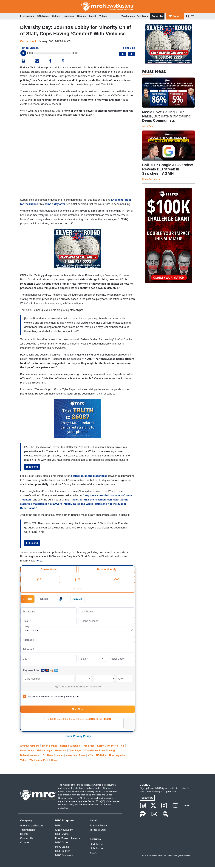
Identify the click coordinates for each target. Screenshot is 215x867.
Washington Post (38, 760)
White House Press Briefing (99, 750)
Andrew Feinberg (29, 745)
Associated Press (75, 755)
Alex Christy (148, 126)
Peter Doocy (27, 750)
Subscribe (157, 16)
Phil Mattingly (44, 750)
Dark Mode (142, 16)
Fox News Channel (52, 755)
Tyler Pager (75, 750)
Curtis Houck (28, 41)
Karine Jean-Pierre (107, 745)
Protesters (60, 750)
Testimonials (128, 16)
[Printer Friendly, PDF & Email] (37, 61)
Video (23, 760)
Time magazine (117, 755)
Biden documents (30, 755)
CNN (90, 755)
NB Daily (101, 755)
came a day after (55, 204)
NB (122, 745)
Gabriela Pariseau (151, 179)
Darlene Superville (70, 745)
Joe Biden (88, 745)
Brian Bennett (49, 745)
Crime (54, 760)
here (38, 560)
